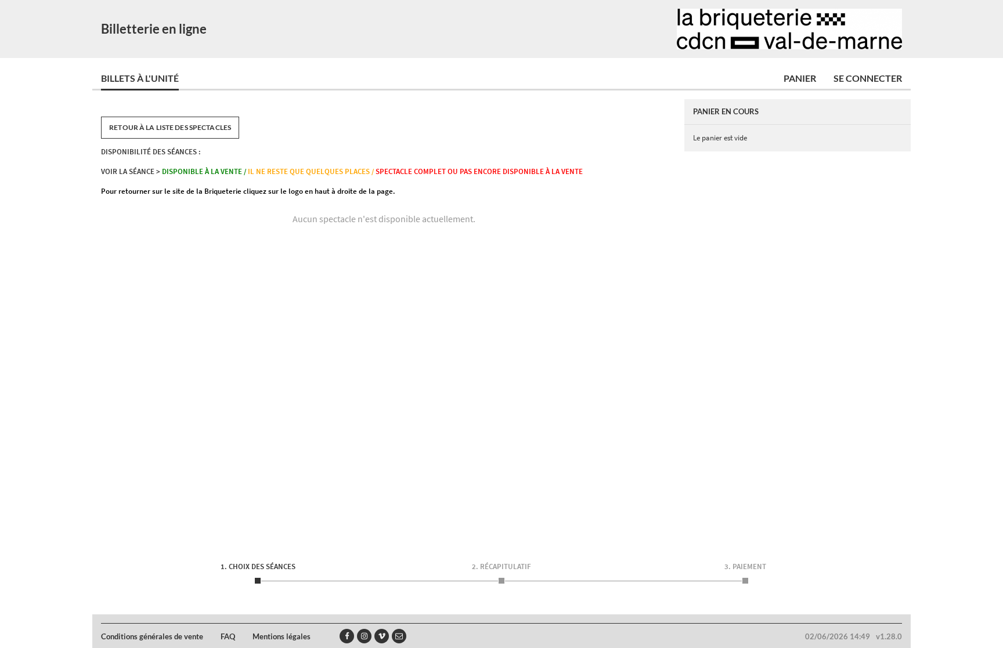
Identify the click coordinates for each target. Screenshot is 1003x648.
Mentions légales (281, 636)
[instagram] (364, 636)
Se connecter (868, 78)
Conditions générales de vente (152, 636)
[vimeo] (381, 636)
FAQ (228, 636)
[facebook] (347, 636)
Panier (800, 78)
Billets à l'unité (140, 78)
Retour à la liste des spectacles (170, 127)
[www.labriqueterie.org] (789, 29)
